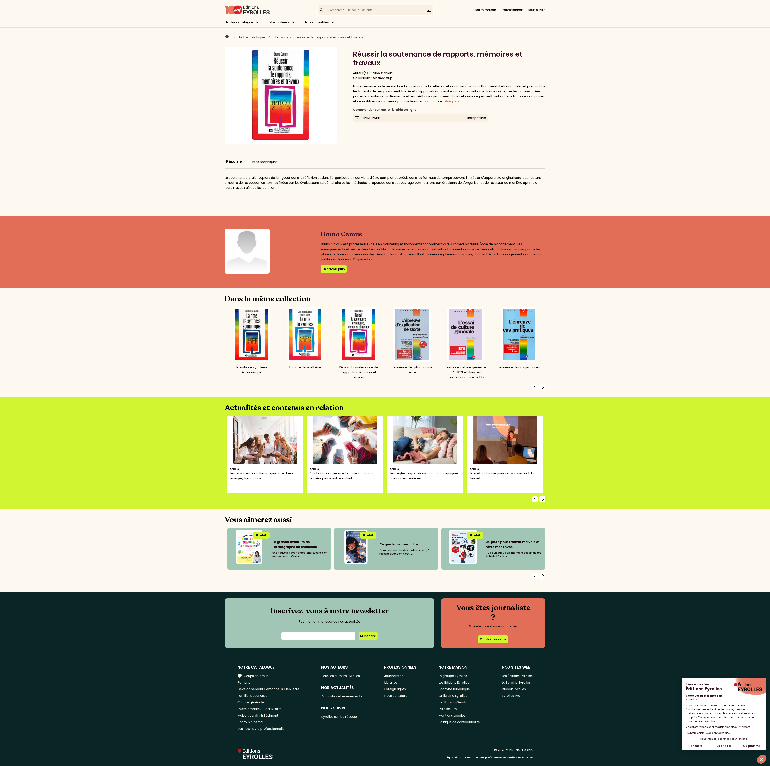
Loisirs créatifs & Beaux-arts (259, 709)
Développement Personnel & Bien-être (268, 689)
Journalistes (393, 676)
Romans (243, 682)
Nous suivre (536, 10)
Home (227, 37)
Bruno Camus (381, 73)
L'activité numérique (454, 689)
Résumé (234, 161)
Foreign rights (395, 689)
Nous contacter (396, 695)
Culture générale (250, 702)
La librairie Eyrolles (452, 695)
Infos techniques (264, 162)
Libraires (390, 682)
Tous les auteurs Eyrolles (340, 676)
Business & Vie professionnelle (261, 728)
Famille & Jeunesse (252, 695)
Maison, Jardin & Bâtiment (257, 715)
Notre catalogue (239, 22)
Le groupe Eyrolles (452, 676)
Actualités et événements (341, 696)
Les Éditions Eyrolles (453, 682)
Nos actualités (317, 22)
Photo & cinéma (250, 722)
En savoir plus (333, 269)
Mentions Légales (451, 715)
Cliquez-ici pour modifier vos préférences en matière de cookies (488, 757)
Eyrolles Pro (447, 709)
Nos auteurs (279, 22)
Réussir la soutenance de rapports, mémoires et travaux (319, 37)
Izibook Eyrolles (514, 689)
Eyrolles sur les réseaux (339, 716)
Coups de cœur (252, 676)
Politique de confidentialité (459, 722)
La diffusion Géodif (452, 702)
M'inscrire (368, 636)
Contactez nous (493, 639)
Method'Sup (382, 78)
